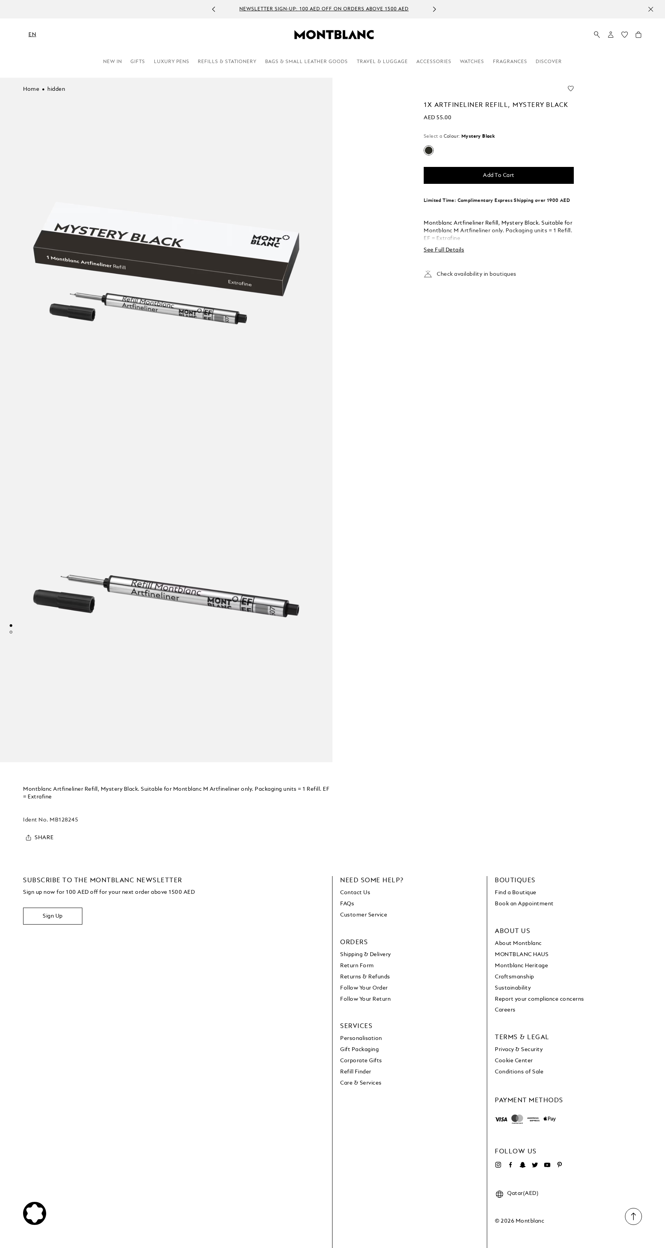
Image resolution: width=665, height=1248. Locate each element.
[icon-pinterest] (559, 1165)
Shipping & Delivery (365, 954)
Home (31, 89)
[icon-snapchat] (523, 1165)
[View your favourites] (624, 36)
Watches (472, 62)
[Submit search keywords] (597, 35)
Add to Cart (499, 175)
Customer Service (363, 915)
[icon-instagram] (498, 1165)
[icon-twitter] (535, 1165)
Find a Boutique (515, 892)
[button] (610, 34)
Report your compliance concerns (539, 999)
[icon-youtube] (547, 1165)
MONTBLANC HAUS (521, 954)
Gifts (137, 62)
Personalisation (361, 1038)
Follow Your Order (364, 988)
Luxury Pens (171, 62)
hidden (56, 89)
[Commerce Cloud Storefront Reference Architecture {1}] (334, 34)
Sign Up (53, 916)
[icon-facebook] (510, 1165)
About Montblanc (518, 943)
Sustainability (513, 988)
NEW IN (112, 62)
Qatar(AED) (522, 1193)
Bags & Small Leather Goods (306, 62)
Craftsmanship (514, 977)
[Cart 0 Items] (638, 36)
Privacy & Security (519, 1049)
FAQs (347, 903)
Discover (549, 62)
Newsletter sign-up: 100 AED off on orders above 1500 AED (324, 9)
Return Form (357, 965)
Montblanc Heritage (521, 965)
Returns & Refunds (365, 977)
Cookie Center (514, 1060)
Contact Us (355, 892)
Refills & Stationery (227, 62)
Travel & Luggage (382, 62)
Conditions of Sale (519, 1072)
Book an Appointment (524, 903)
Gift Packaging (359, 1049)
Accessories (433, 62)
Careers (505, 1010)
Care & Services (361, 1083)
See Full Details (444, 250)
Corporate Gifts (361, 1060)
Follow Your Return (365, 999)
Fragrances (510, 62)
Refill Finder (355, 1072)
